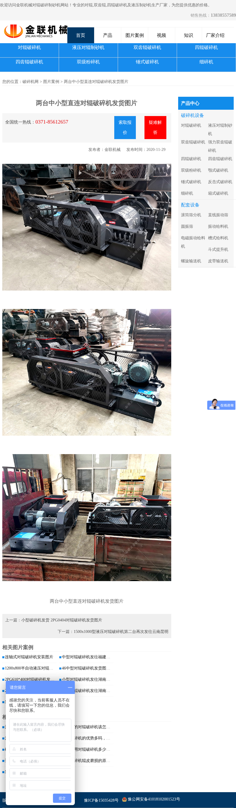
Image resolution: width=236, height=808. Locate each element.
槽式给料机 (218, 238)
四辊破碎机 (206, 47)
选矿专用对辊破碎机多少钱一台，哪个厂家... (102, 749)
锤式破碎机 (147, 61)
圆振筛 (187, 226)
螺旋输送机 (191, 261)
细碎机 (206, 61)
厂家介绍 (215, 35)
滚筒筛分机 (191, 215)
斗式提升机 (218, 249)
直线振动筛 (218, 215)
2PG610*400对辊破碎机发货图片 (33, 679)
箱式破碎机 (218, 193)
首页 (80, 35)
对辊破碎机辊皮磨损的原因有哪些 (92, 760)
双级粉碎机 (88, 61)
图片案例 (134, 35)
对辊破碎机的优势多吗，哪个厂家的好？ (98, 738)
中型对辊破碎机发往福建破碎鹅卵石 (94, 657)
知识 (188, 35)
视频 (161, 35)
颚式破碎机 (218, 170)
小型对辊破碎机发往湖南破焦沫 (90, 690)
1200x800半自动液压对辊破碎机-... (35, 668)
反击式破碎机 (220, 182)
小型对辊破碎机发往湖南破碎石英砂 (94, 679)
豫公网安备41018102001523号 (154, 799)
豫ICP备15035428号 (101, 800)
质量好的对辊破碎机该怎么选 (88, 727)
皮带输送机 (218, 261)
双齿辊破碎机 (147, 47)
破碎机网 (30, 81)
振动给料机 (218, 226)
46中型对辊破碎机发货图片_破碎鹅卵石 (97, 668)
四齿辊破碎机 (29, 61)
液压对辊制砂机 (88, 47)
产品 (107, 35)
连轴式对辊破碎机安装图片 (29, 657)
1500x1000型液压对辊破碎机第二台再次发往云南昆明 (121, 631)
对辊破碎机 (29, 47)
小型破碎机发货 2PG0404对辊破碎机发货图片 (61, 620)
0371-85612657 (51, 122)
